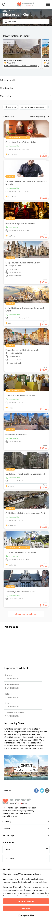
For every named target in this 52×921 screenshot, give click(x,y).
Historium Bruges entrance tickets (20, 223)
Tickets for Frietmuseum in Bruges (20, 395)
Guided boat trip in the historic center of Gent (25, 513)
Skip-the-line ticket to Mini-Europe (20, 552)
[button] (10, 107)
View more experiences (26, 614)
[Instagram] (46, 790)
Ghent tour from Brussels (16, 434)
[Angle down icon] (34, 80)
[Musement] (25, 4)
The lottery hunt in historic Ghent (19, 591)
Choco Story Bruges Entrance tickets (21, 142)
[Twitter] (41, 790)
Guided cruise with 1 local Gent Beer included (25, 474)
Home (5, 11)
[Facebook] (36, 790)
